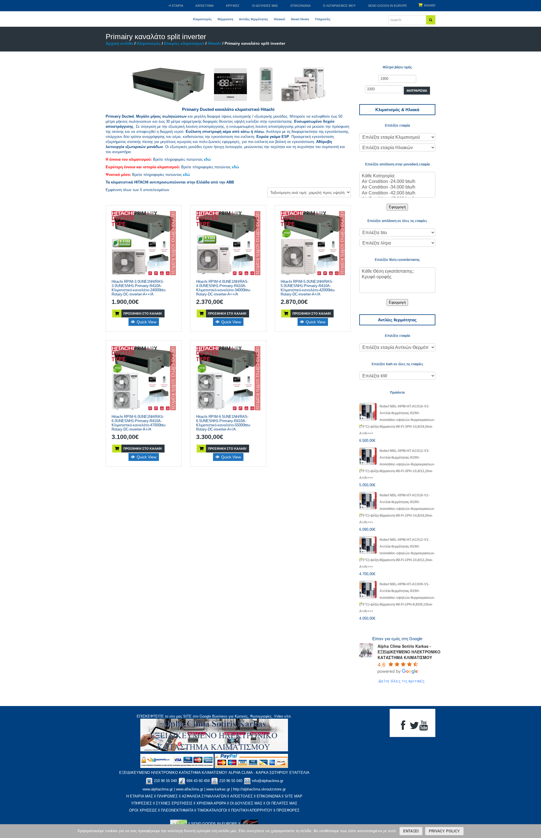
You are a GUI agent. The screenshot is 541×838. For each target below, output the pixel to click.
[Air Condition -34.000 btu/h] (397, 187)
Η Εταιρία (176, 5)
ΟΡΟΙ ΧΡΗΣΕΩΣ (143, 810)
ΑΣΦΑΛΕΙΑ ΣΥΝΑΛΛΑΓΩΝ (204, 796)
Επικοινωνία (301, 5)
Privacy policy (444, 831)
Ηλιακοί (279, 19)
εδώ (207, 159)
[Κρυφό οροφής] (397, 277)
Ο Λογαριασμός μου (339, 5)
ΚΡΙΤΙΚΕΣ (233, 5)
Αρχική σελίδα (119, 43)
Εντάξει (411, 831)
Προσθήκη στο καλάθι (142, 313)
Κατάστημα (205, 5)
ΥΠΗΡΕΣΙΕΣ (141, 803)
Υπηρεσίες (323, 19)
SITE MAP (293, 796)
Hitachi (214, 43)
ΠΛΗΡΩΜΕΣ (167, 796)
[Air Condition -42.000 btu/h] (397, 193)
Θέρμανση (225, 19)
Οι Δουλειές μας (265, 5)
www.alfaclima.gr (189, 789)
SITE (187, 716)
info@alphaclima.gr (267, 781)
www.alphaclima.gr (158, 789)
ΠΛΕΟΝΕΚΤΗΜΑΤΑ (177, 810)
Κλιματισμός (202, 19)
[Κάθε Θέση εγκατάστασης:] (397, 271)
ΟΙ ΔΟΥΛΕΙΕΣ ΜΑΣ (246, 803)
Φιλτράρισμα (417, 90)
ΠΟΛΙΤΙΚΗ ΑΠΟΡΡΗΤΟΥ (251, 810)
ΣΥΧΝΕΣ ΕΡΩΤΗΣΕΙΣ (174, 803)
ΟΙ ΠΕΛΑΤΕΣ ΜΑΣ (281, 803)
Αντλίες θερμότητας (253, 19)
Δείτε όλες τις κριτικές (401, 681)
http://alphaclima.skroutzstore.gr (259, 789)
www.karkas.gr (218, 789)
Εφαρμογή (397, 207)
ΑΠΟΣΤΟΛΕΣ (241, 796)
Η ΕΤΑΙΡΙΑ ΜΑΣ (139, 796)
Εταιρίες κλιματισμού (184, 43)
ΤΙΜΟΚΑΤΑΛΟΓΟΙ (212, 810)
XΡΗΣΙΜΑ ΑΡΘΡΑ (211, 803)
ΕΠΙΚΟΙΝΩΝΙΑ (269, 796)
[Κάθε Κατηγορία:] (397, 176)
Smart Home (300, 19)
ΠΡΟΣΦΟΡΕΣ (288, 810)
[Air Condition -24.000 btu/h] (397, 182)
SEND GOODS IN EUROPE (387, 5)
